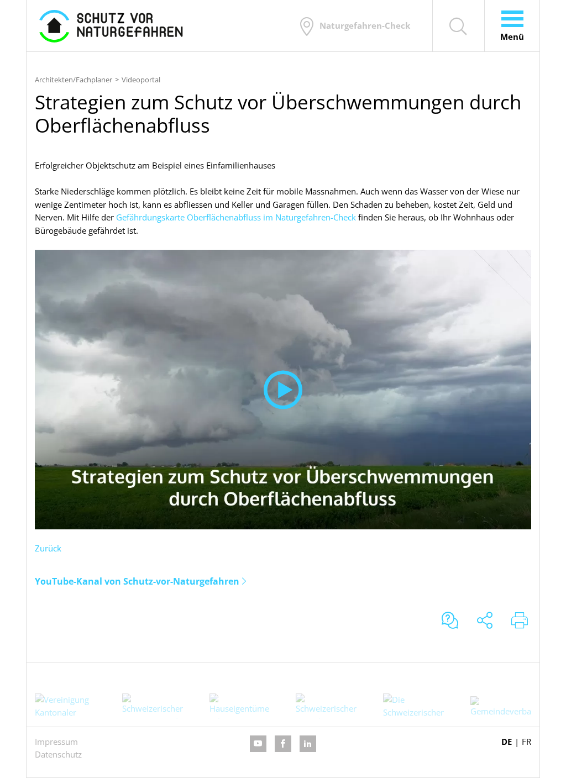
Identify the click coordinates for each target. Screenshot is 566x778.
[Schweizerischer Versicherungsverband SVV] (326, 705)
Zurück (48, 548)
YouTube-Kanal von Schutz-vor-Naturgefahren (137, 581)
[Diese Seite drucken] (519, 621)
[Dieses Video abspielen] (283, 389)
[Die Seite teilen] (485, 621)
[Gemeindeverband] (500, 707)
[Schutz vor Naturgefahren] (111, 25)
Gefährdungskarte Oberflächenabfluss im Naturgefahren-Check (236, 217)
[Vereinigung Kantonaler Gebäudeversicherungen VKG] (65, 705)
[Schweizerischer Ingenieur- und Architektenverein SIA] (152, 705)
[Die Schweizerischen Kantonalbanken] (413, 705)
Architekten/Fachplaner (73, 80)
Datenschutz (58, 754)
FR (526, 741)
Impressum (56, 741)
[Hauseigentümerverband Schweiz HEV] (239, 705)
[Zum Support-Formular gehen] (450, 621)
